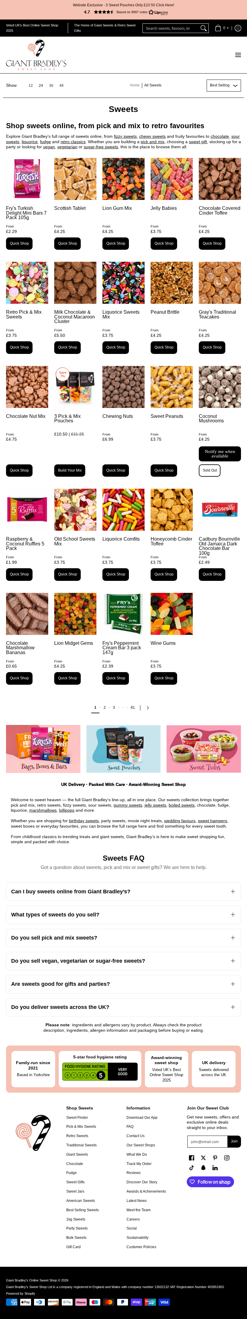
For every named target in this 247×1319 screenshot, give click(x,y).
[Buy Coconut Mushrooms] (220, 387)
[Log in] (238, 28)
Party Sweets (77, 1228)
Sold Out (210, 470)
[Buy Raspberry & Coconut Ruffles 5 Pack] (27, 510)
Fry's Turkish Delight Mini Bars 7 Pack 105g (26, 213)
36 (51, 85)
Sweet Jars (75, 1191)
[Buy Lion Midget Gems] (75, 614)
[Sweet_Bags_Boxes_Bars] (43, 749)
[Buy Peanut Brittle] (172, 283)
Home (135, 85)
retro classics (73, 141)
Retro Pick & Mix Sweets (24, 314)
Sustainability (138, 1238)
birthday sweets (84, 820)
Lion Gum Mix (117, 208)
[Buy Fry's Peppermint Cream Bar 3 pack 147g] (123, 614)
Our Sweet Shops (141, 1145)
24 (41, 85)
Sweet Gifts (75, 1182)
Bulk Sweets (76, 1238)
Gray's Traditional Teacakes (217, 314)
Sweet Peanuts (167, 416)
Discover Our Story (142, 1182)
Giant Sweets (77, 1154)
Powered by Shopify (20, 1293)
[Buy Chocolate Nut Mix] (27, 387)
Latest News (137, 1201)
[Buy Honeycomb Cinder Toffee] (172, 510)
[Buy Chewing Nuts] (123, 387)
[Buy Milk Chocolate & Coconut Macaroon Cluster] (75, 283)
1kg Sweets (75, 1219)
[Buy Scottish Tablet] (75, 179)
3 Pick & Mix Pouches (67, 419)
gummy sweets (128, 805)
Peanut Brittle (165, 312)
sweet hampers (212, 820)
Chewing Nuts (117, 416)
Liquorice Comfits (121, 539)
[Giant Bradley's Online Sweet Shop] (36, 55)
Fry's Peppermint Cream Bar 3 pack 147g (121, 648)
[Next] (149, 708)
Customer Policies (141, 1247)
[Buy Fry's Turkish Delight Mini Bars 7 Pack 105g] (27, 179)
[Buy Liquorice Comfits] (123, 510)
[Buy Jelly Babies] (172, 179)
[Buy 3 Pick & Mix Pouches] (75, 387)
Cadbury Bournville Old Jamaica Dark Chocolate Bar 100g (219, 546)
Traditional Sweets (81, 1145)
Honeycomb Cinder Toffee (171, 541)
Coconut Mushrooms (211, 419)
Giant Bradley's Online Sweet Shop (31, 1280)
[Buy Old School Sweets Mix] (75, 510)
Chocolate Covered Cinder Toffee (219, 211)
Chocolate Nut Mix (25, 416)
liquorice (30, 141)
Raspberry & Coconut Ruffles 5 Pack (25, 543)
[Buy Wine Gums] (172, 614)
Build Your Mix (70, 470)
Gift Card (73, 1247)
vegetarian (67, 146)
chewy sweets (152, 136)
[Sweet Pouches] (123, 749)
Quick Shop (19, 243)
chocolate (220, 136)
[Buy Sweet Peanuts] (172, 387)
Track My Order (139, 1164)
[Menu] (238, 55)
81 (133, 707)
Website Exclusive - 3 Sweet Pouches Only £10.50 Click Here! (123, 5)
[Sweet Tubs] (204, 749)
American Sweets (80, 1201)
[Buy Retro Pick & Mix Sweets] (27, 283)
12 (31, 85)
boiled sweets (182, 805)
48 (61, 85)
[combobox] (171, 28)
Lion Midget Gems (73, 643)
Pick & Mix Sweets (81, 1126)
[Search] (203, 28)
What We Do (137, 1154)
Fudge (71, 1173)
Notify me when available (220, 453)
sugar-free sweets (101, 146)
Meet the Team (139, 1210)
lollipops (66, 810)
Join (234, 1141)
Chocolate (74, 1164)
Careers (133, 1219)
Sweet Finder (77, 1117)
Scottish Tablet (70, 208)
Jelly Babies (164, 208)
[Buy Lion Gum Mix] (123, 179)
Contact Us (136, 1136)
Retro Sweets (77, 1136)
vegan (49, 146)
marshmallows (43, 810)
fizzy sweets (125, 136)
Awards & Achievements (146, 1191)
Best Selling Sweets (82, 1210)
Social (132, 1228)
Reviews (134, 1173)
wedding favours (179, 820)
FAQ (130, 1126)
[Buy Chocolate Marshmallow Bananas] (27, 614)
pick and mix (152, 141)
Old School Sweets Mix (74, 541)
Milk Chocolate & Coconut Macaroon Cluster (74, 316)
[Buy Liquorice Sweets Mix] (123, 283)
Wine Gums (163, 643)
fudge (45, 141)
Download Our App (142, 1117)
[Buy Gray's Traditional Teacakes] (220, 283)
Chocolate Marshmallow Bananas (20, 648)
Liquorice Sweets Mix (120, 314)
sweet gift (198, 141)
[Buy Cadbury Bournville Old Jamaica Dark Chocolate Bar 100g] (220, 510)
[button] (123, 12)
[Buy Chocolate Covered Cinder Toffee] (220, 179)
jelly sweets (155, 805)
